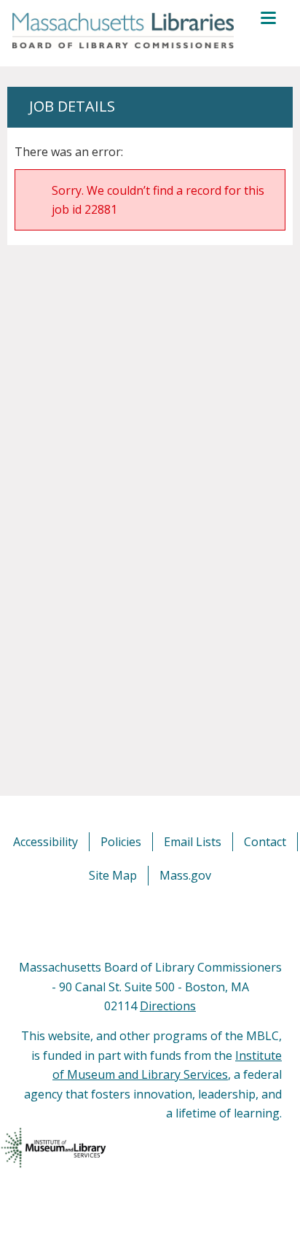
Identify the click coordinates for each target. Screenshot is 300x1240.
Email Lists (192, 842)
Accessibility (45, 842)
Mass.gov (185, 875)
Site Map (113, 875)
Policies (120, 842)
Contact (265, 842)
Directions (168, 1006)
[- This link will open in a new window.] (166, 921)
